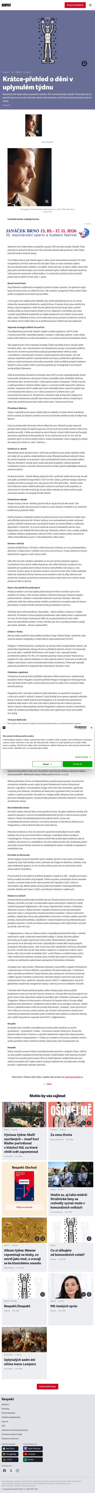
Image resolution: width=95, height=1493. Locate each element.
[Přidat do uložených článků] (42, 1123)
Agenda (53, 1301)
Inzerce (5, 1421)
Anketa (53, 1245)
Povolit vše (77, 764)
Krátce (6, 72)
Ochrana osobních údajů (12, 1434)
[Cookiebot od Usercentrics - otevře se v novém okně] (76, 727)
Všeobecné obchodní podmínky (15, 1430)
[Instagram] (17, 1472)
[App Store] (10, 1448)
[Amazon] (10, 1459)
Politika (53, 1190)
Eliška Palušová (9, 1268)
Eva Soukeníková (56, 1212)
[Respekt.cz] (6, 5)
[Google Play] (10, 1454)
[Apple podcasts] (33, 1448)
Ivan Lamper (8, 1369)
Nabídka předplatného (11, 1417)
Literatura (54, 1130)
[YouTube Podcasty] (33, 1454)
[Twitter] (11, 1472)
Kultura (6, 1130)
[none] (37, 132)
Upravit (46, 764)
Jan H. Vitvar (8, 1156)
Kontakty (5, 1409)
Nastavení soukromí (10, 1439)
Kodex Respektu (8, 1413)
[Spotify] (33, 1459)
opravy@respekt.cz (74, 1077)
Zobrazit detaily (81, 757)
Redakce (5, 1404)
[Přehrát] (37, 1123)
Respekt (6, 105)
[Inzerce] (47, 232)
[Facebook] (4, 1472)
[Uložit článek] (84, 63)
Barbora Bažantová (57, 1140)
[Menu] (90, 5)
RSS (3, 1426)
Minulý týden (8, 1355)
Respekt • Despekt (10, 1301)
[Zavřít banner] (91, 727)
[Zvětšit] (33, 125)
